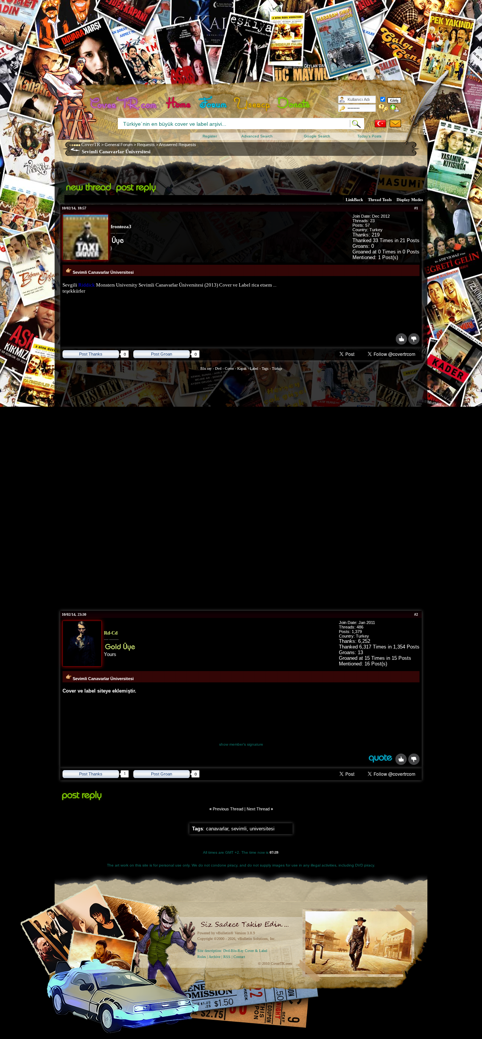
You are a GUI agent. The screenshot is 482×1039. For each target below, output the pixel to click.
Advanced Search (257, 136)
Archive (214, 957)
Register (210, 136)
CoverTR (90, 144)
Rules (201, 957)
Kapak (242, 368)
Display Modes (410, 199)
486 (360, 627)
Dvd (219, 368)
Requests (146, 144)
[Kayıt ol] (395, 108)
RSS (226, 957)
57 (367, 225)
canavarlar (217, 829)
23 (372, 220)
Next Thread (258, 809)
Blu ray (206, 368)
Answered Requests (177, 144)
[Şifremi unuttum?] (383, 108)
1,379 (357, 631)
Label (254, 368)
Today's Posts (369, 136)
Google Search (317, 136)
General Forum (119, 144)
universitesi (262, 829)
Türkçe (277, 368)
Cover (229, 368)
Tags (265, 368)
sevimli (239, 829)
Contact (239, 957)
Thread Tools (380, 199)
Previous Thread (228, 809)
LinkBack (354, 199)
